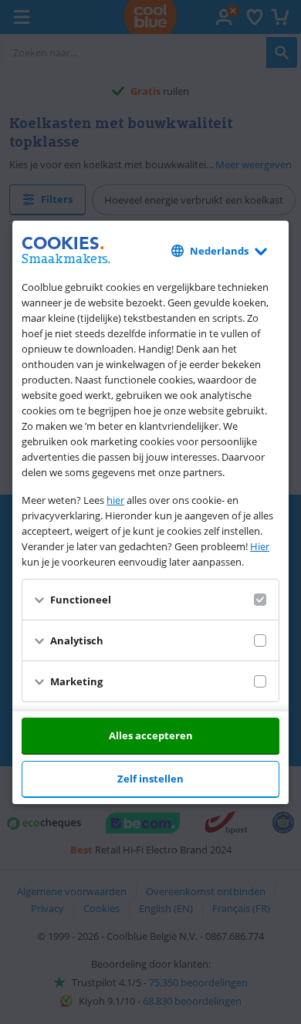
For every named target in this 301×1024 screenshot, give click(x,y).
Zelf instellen (150, 779)
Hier (259, 546)
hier (115, 500)
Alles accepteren (151, 735)
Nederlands (219, 251)
